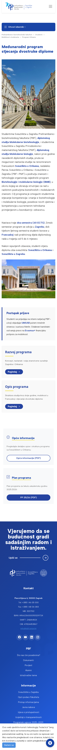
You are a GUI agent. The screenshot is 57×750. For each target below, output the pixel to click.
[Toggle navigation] (50, 6)
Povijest (28, 665)
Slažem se (9, 745)
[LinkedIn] (31, 637)
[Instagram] (37, 637)
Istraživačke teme (28, 675)
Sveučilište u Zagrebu (28, 692)
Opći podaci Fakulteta (28, 697)
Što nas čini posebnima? (28, 655)
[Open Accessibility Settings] (50, 743)
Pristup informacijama (28, 702)
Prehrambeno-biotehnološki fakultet (17, 35)
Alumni (28, 670)
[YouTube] (25, 637)
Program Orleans (29, 37)
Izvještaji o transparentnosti (28, 717)
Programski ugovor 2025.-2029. (28, 722)
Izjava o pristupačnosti (28, 712)
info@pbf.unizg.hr (28, 628)
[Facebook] (19, 637)
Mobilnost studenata (10, 37)
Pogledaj (12, 371)
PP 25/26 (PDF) (28, 497)
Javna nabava (28, 707)
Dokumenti (28, 660)
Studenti (38, 35)
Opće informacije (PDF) (28, 458)
